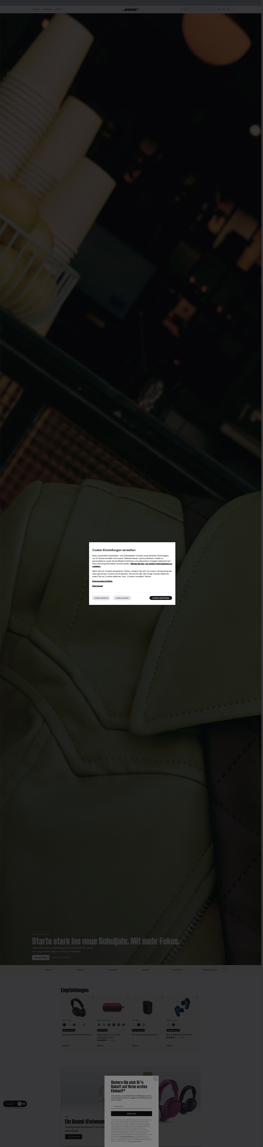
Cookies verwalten (101, 598)
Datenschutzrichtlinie (102, 581)
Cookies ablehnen (122, 598)
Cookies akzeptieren (160, 598)
